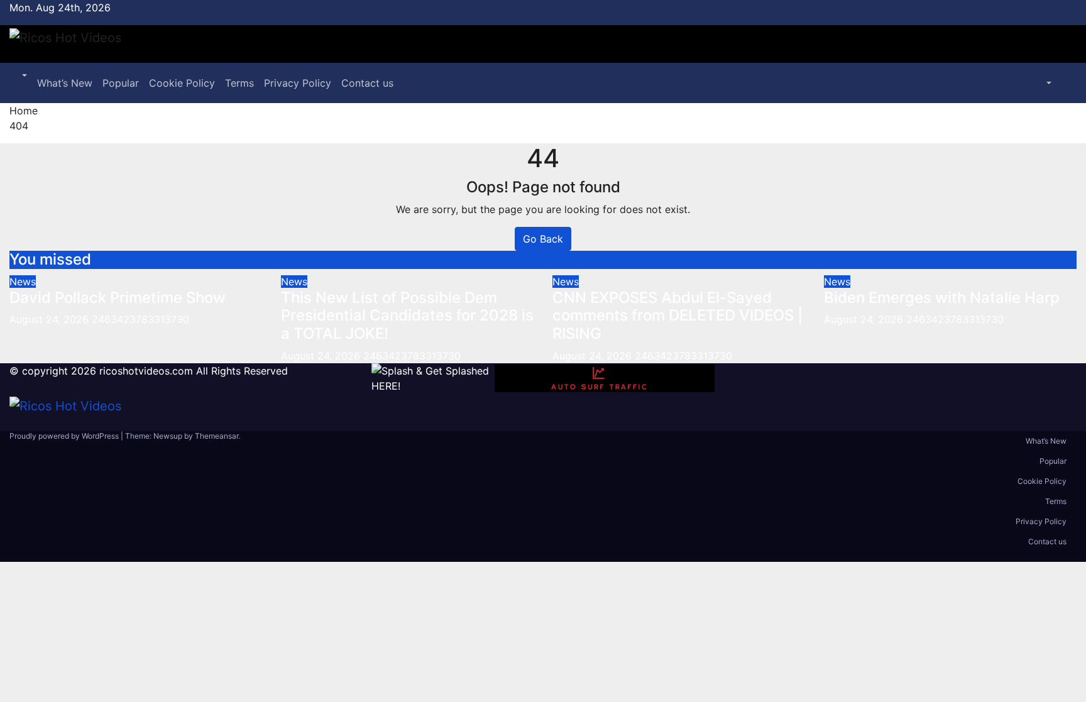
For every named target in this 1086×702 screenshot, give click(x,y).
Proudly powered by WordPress (65, 436)
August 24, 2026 (50, 319)
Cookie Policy (182, 83)
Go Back (543, 239)
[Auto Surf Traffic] (605, 379)
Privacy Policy (297, 83)
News (22, 281)
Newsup (167, 436)
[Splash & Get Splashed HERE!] (433, 378)
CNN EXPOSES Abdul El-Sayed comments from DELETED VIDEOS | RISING (677, 315)
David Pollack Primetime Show (117, 297)
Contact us (367, 83)
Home (23, 110)
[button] (23, 75)
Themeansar (216, 436)
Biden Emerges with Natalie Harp (942, 297)
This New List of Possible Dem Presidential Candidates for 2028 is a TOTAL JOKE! (407, 315)
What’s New (64, 83)
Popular (120, 83)
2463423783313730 (140, 319)
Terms (239, 83)
